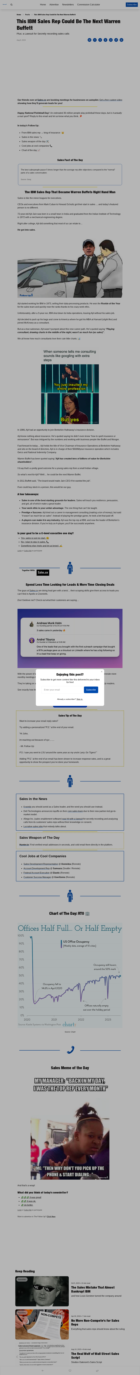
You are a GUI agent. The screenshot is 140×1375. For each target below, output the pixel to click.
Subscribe (91, 690)
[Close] (102, 672)
